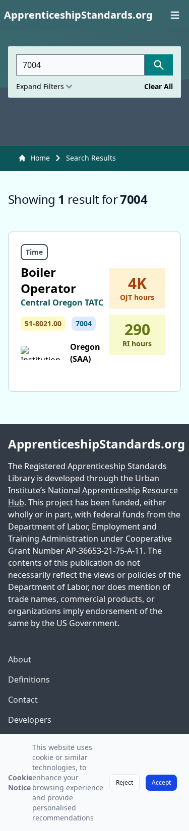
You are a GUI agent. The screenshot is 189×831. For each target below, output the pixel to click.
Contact (23, 699)
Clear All (158, 86)
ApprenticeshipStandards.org (94, 444)
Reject (124, 782)
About (19, 659)
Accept (161, 782)
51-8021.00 (43, 323)
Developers (29, 719)
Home (40, 158)
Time (34, 252)
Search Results (91, 158)
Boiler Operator (48, 280)
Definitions (29, 679)
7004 (84, 323)
